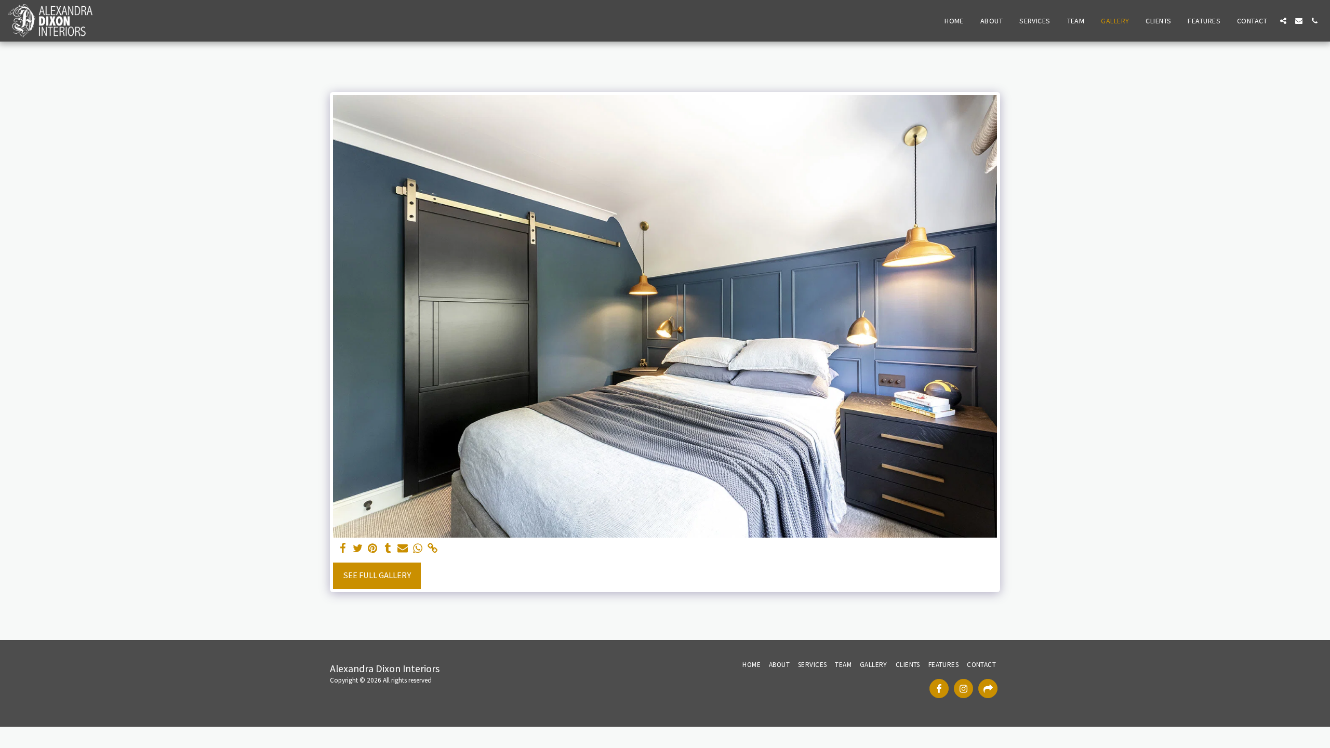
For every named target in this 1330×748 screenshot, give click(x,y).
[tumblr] (387, 549)
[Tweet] (357, 549)
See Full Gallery (377, 575)
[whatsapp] (418, 549)
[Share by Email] (402, 549)
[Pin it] (372, 549)
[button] (1283, 20)
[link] (433, 549)
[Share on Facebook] (342, 549)
